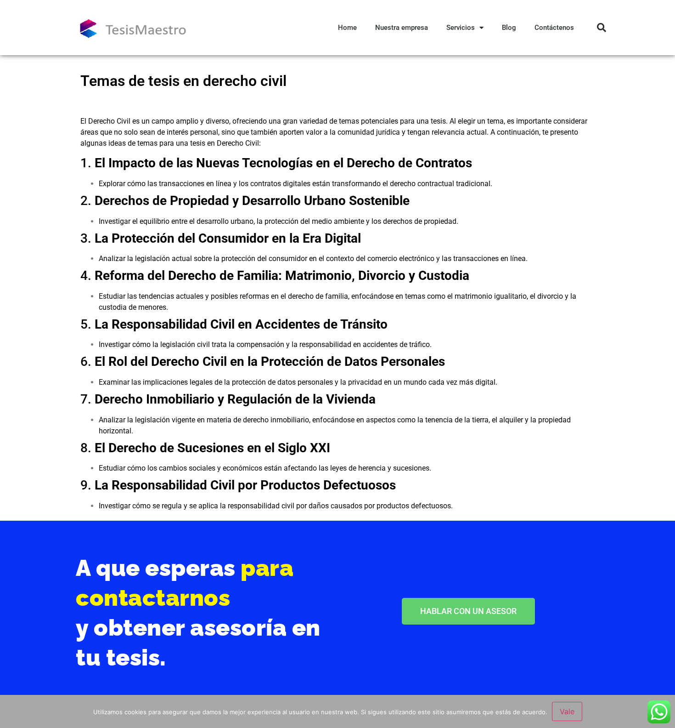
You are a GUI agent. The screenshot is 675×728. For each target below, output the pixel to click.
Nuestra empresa (401, 27)
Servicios (460, 27)
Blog (509, 27)
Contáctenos (554, 27)
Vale (567, 711)
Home (347, 27)
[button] (601, 27)
